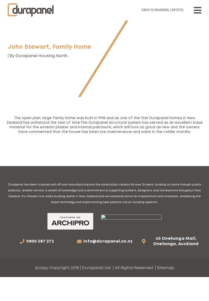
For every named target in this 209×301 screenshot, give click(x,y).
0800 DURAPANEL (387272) (162, 10)
